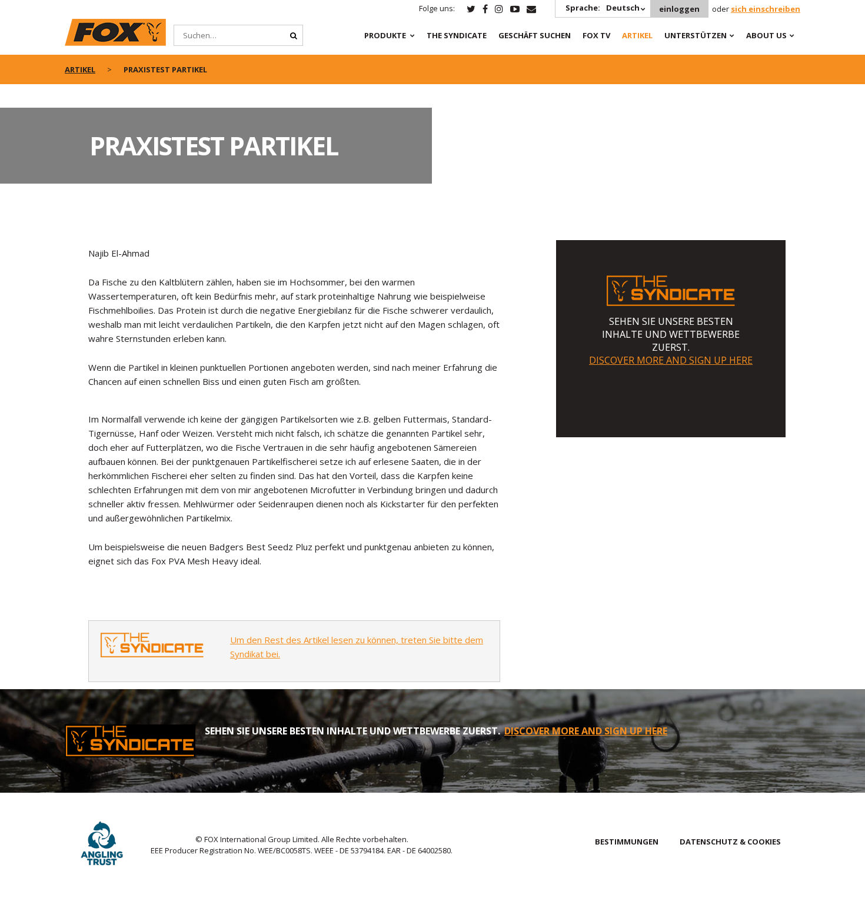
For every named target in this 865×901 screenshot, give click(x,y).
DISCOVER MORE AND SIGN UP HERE (671, 360)
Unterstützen (695, 35)
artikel (80, 69)
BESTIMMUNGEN (626, 841)
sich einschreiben (765, 9)
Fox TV (596, 35)
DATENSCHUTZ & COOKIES (730, 841)
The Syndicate (457, 35)
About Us (766, 35)
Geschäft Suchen (534, 35)
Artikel (637, 35)
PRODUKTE (385, 35)
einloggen (679, 9)
